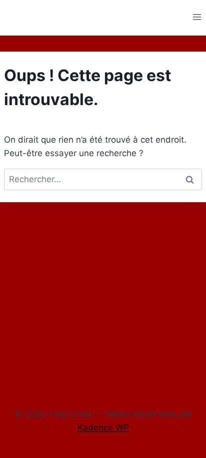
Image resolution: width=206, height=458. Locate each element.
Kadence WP (103, 427)
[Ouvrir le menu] (197, 17)
